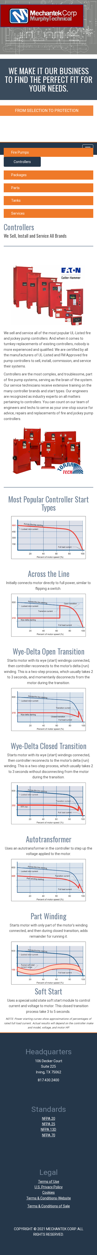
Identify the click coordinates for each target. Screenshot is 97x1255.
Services (18, 213)
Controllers (22, 162)
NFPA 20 (48, 1119)
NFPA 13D (48, 1129)
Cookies (48, 1192)
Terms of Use (48, 1182)
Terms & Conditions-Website (48, 1198)
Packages (19, 175)
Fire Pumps (20, 152)
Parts (15, 188)
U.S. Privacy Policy (49, 1187)
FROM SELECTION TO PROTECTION (46, 110)
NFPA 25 (48, 1124)
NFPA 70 (48, 1135)
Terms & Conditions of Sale (48, 1206)
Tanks (16, 200)
